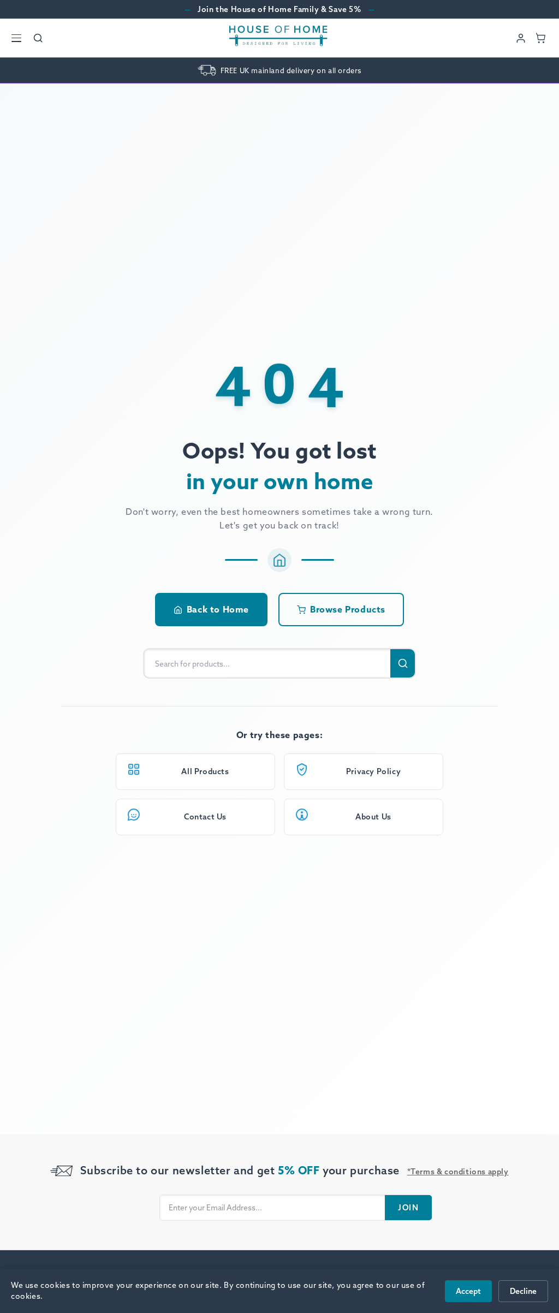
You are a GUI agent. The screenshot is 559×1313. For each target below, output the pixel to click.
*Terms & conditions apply (458, 1172)
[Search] (38, 38)
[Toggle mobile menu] (16, 38)
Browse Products (347, 609)
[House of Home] (278, 38)
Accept (468, 1291)
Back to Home (218, 609)
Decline (523, 1291)
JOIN (408, 1208)
